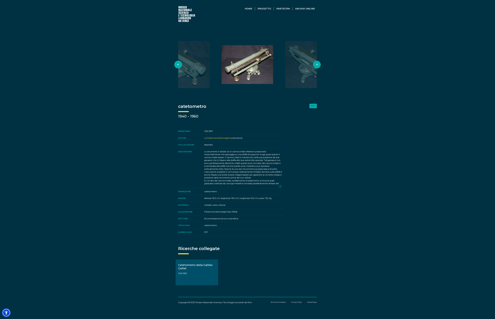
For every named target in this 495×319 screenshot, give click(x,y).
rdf (313, 106)
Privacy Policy (296, 302)
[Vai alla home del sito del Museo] (187, 14)
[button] (6, 312)
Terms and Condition (278, 302)
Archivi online (305, 8)
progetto (264, 8)
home (248, 8)
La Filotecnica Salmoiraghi (217, 138)
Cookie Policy (312, 302)
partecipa (283, 8)
